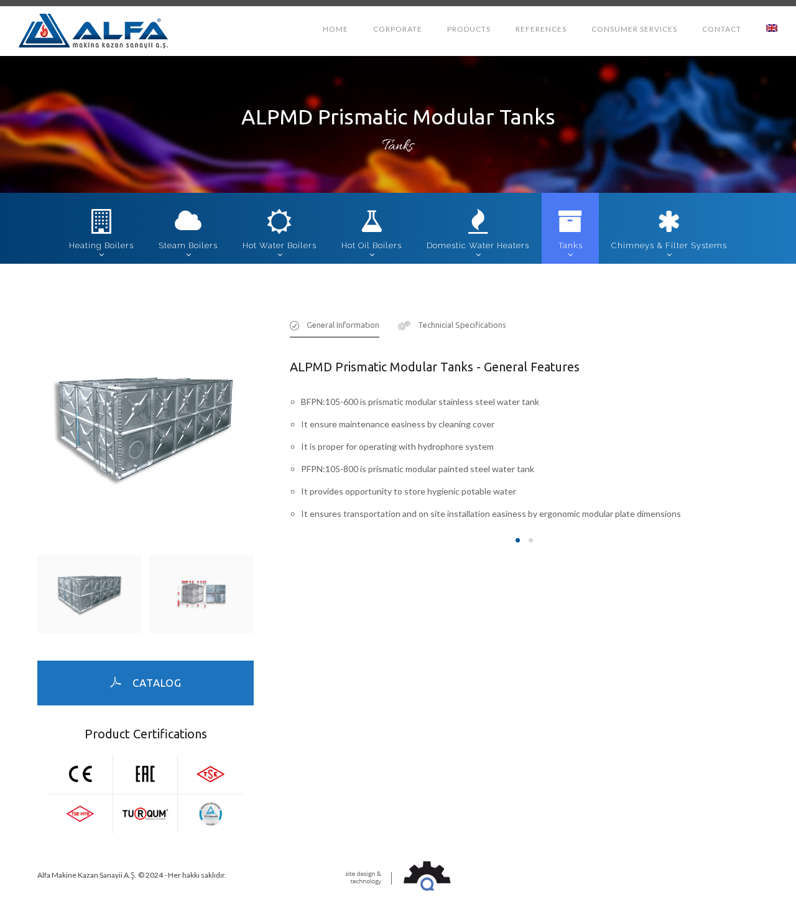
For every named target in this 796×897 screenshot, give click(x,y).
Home (335, 29)
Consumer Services (634, 29)
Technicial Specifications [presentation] (462, 324)
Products (469, 29)
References (541, 29)
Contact (721, 29)
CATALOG (157, 683)
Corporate (397, 29)
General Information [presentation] (343, 324)
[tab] (334, 329)
